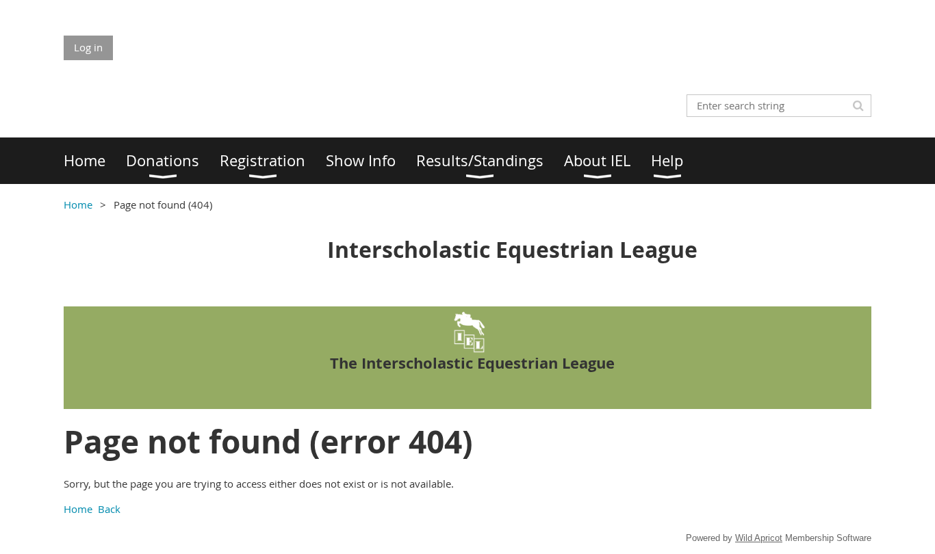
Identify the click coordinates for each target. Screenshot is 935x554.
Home (78, 204)
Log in (88, 47)
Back (109, 509)
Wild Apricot (758, 538)
